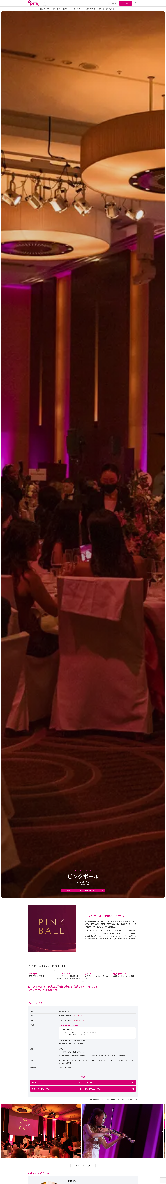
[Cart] (136, 3)
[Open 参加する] (69, 9)
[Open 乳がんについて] (50, 9)
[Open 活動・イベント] (83, 9)
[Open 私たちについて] (96, 9)
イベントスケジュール (79, 1016)
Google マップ (81, 1020)
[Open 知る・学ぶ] (60, 9)
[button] (3, 1131)
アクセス (72, 1020)
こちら (101, 1100)
